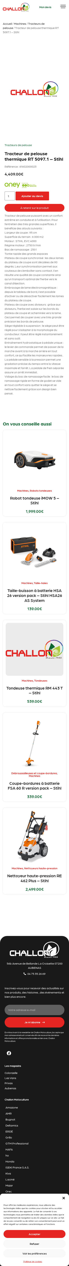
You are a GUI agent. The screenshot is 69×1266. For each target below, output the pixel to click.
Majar (9, 1185)
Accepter (34, 1234)
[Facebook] (9, 1053)
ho (7, 1155)
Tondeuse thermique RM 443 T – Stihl (34, 690)
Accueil (7, 23)
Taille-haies (41, 583)
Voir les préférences (34, 1253)
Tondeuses (40, 680)
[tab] (35, 208)
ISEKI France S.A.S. (17, 1167)
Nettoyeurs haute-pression (40, 868)
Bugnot (10, 1119)
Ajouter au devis (32, 196)
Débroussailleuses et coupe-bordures (34, 773)
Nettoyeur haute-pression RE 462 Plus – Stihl (34, 878)
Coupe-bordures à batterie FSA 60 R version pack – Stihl (34, 785)
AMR (8, 1113)
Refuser (34, 1243)
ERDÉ (9, 1131)
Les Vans (10, 1078)
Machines (20, 23)
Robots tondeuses (41, 490)
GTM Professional (16, 1143)
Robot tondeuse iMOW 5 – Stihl (34, 500)
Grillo (8, 1137)
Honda (9, 1161)
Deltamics (11, 1125)
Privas (9, 1083)
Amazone (11, 1107)
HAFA (9, 1149)
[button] (63, 1198)
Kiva (8, 1173)
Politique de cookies (32, 1261)
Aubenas (10, 1088)
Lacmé (10, 1179)
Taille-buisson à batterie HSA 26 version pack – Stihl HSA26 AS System (34, 595)
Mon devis (45, 7)
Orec (8, 1191)
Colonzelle (11, 1072)
